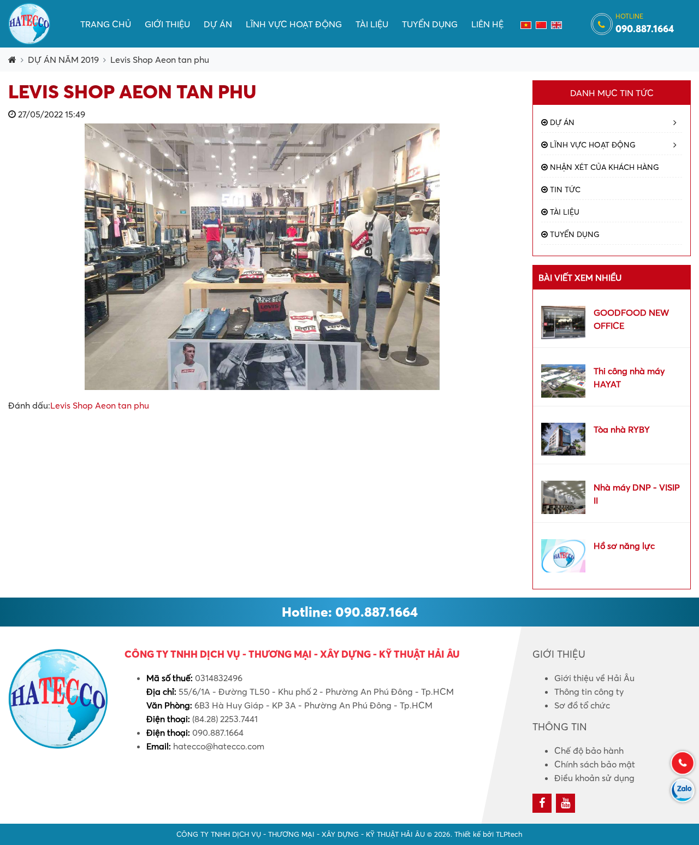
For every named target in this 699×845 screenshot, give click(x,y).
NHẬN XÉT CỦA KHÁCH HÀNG (603, 167)
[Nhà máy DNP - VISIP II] (563, 496)
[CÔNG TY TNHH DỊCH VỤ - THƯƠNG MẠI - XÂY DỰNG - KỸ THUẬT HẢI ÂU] (29, 22)
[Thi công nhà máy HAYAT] (563, 379)
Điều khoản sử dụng (594, 777)
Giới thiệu (167, 24)
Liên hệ (487, 24)
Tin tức (564, 189)
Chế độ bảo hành (589, 750)
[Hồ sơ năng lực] (563, 554)
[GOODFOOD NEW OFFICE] (563, 321)
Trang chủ (105, 24)
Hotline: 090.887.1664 (350, 612)
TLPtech (509, 834)
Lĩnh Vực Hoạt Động (294, 24)
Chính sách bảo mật (594, 764)
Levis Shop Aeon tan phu (159, 59)
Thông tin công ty (589, 691)
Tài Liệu (372, 24)
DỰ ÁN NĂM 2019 (63, 59)
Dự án (218, 24)
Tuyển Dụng (430, 24)
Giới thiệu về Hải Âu (594, 677)
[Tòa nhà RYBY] (563, 438)
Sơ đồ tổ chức (582, 705)
